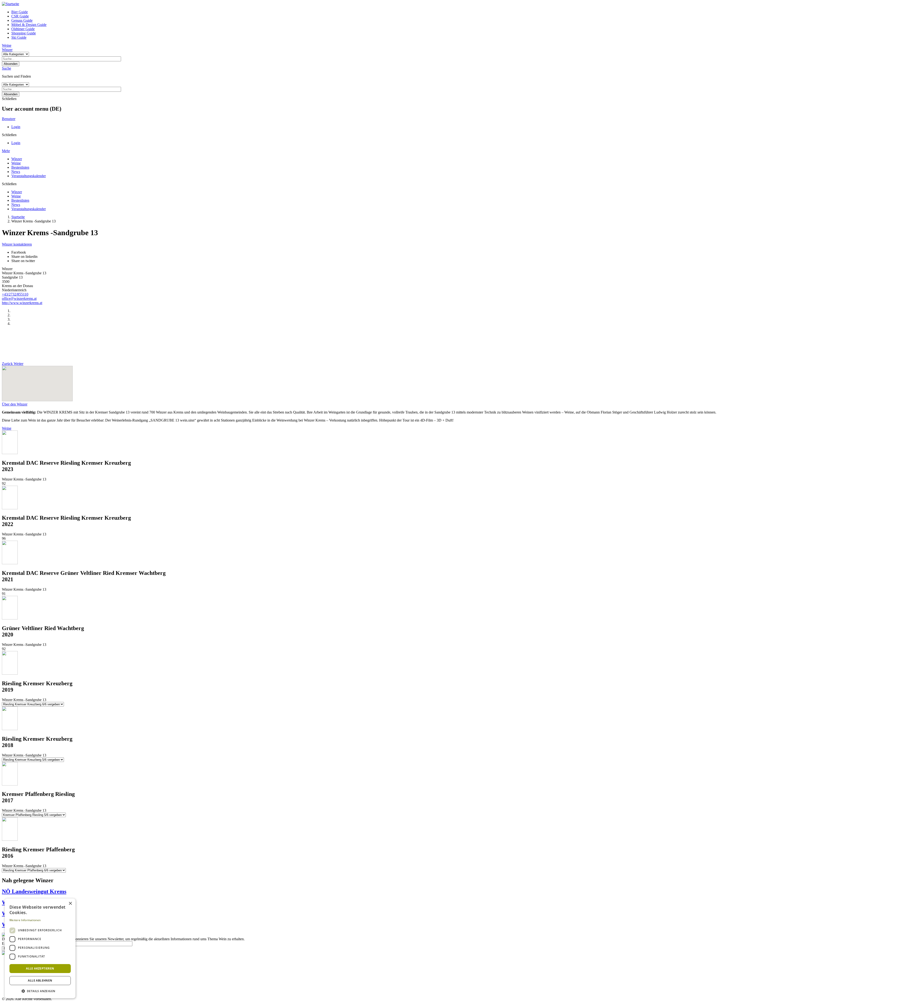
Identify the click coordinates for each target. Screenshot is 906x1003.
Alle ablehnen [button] (40, 980)
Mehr (6, 151)
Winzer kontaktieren (17, 244)
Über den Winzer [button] (14, 404)
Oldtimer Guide (23, 29)
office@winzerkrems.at (19, 299)
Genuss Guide (22, 20)
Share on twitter (23, 261)
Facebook (18, 252)
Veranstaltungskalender (28, 176)
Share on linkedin (24, 257)
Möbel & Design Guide (28, 25)
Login (15, 127)
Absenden (10, 64)
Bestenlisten (20, 167)
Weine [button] (6, 428)
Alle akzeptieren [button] (40, 968)
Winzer (7, 50)
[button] (40, 991)
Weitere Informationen (25, 920)
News (15, 172)
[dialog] (40, 948)
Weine (6, 45)
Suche (6, 68)
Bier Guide (19, 12)
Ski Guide (18, 37)
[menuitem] (457, 12)
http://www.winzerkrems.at (22, 303)
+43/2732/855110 (15, 294)
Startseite (18, 217)
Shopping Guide (23, 33)
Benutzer (8, 119)
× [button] (70, 903)
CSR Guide (20, 16)
